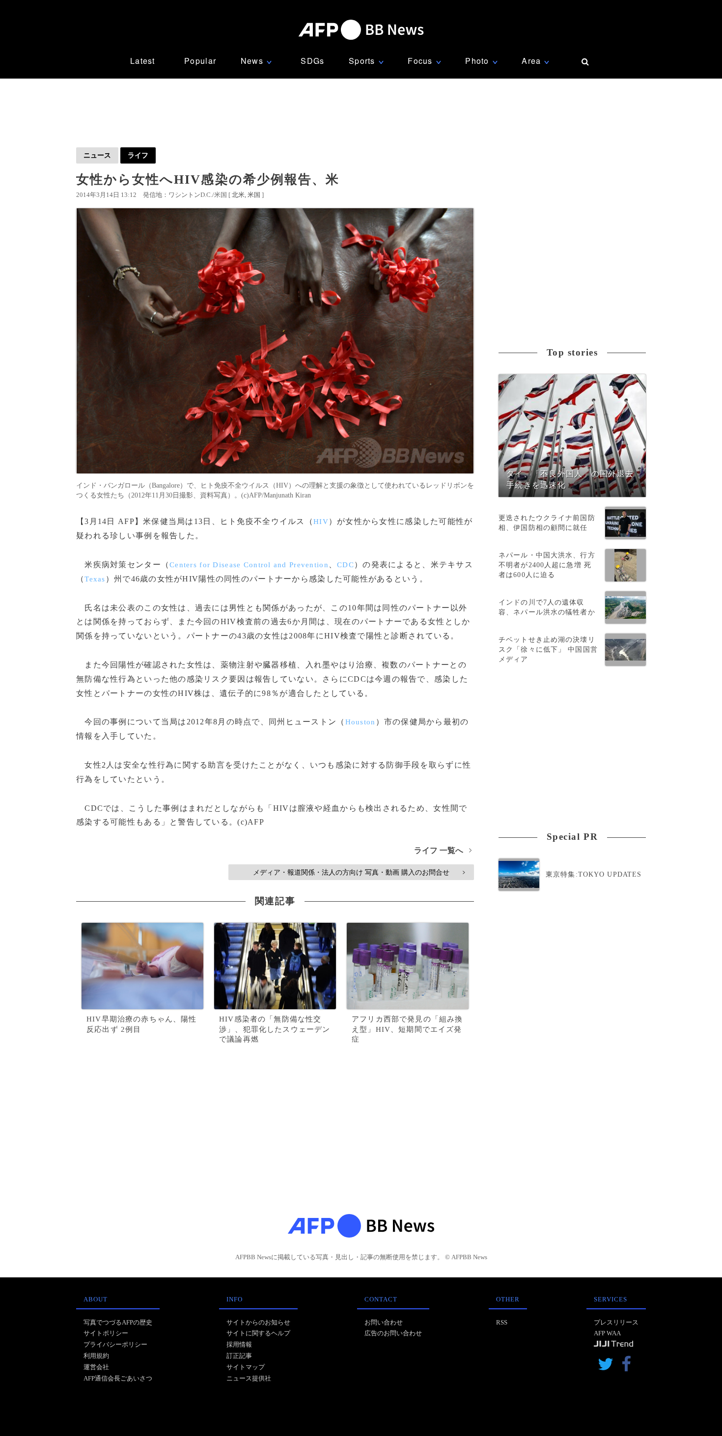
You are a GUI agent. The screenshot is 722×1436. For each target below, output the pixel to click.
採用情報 (239, 1344)
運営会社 (96, 1367)
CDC (345, 565)
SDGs (312, 60)
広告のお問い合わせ (393, 1333)
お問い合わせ (383, 1322)
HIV (321, 521)
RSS (501, 1322)
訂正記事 (239, 1355)
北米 (238, 194)
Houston (360, 722)
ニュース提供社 (248, 1378)
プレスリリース (616, 1322)
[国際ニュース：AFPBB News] (361, 30)
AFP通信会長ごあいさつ (117, 1378)
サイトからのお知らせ (258, 1322)
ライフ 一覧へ (443, 850)
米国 (254, 194)
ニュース (97, 155)
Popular (200, 60)
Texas (94, 579)
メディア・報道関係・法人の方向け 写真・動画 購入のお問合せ (359, 872)
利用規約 (96, 1355)
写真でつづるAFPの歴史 (117, 1322)
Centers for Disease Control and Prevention (249, 565)
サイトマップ (245, 1367)
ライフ (138, 155)
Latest (142, 60)
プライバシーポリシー (115, 1344)
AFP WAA (607, 1333)
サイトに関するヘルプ (258, 1333)
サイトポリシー (105, 1333)
